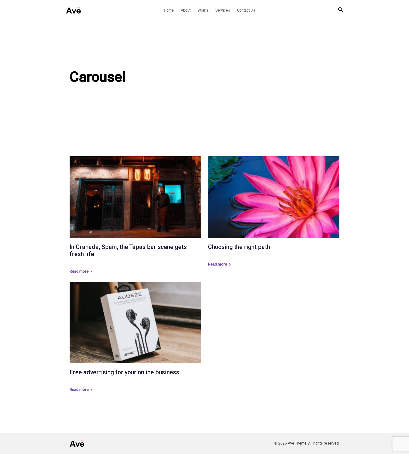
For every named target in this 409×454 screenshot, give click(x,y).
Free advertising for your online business (124, 372)
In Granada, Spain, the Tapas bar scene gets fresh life (128, 251)
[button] (340, 10)
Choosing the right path (239, 247)
